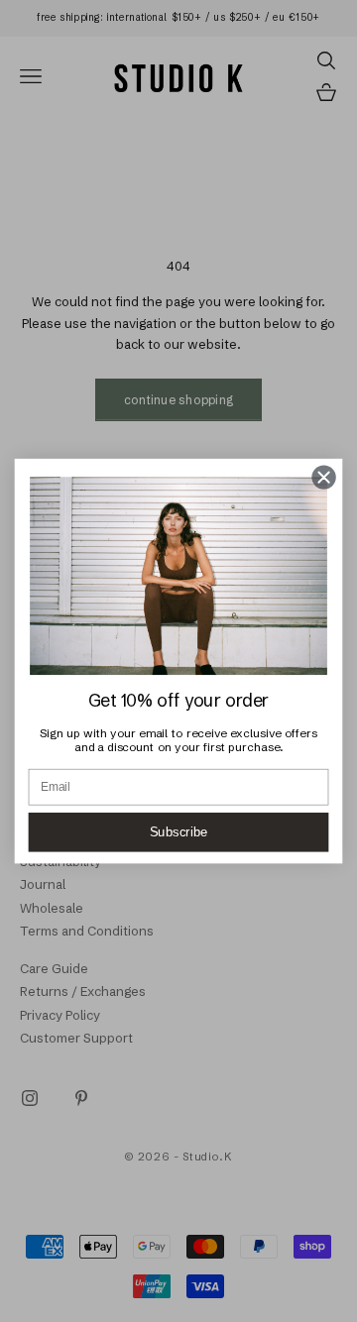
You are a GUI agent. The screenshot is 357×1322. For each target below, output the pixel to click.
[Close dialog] (324, 478)
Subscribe (179, 832)
